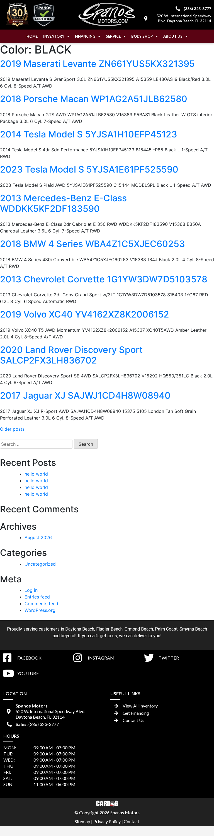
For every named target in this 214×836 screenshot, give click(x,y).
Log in (31, 590)
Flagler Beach (109, 629)
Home (32, 36)
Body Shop (142, 36)
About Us (173, 36)
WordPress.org (40, 610)
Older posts (12, 429)
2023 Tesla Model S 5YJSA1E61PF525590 (89, 169)
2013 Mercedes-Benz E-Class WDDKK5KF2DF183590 (63, 203)
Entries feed (37, 597)
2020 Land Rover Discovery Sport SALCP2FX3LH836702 (71, 355)
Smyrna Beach (193, 629)
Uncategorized (40, 564)
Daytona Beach (79, 629)
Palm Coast (166, 629)
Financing (85, 36)
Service (113, 36)
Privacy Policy (107, 821)
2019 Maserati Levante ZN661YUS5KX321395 (97, 63)
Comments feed (41, 603)
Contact (131, 821)
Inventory (53, 36)
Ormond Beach (139, 629)
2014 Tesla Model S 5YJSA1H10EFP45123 (88, 134)
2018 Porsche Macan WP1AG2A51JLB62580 (93, 98)
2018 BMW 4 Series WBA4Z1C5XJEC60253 (92, 243)
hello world (36, 474)
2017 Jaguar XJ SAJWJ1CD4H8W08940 (85, 395)
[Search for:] (36, 444)
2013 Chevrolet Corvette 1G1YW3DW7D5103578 (103, 279)
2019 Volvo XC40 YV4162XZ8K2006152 (84, 314)
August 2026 (38, 537)
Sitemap (82, 821)
